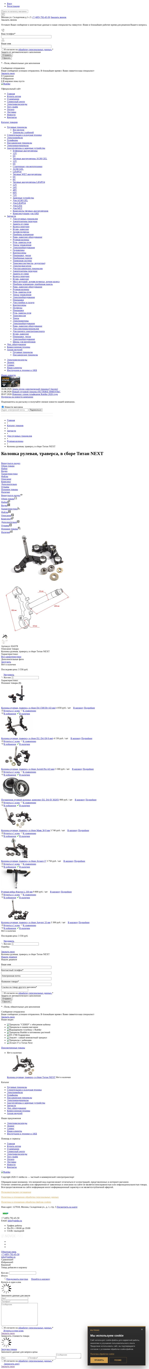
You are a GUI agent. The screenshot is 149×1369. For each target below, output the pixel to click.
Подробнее (89, 708)
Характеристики (9, 509)
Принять (99, 1360)
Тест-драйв (12, 107)
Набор (4, 502)
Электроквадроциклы (18, 1100)
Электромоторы (21, 321)
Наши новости (8, 375)
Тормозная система (22, 260)
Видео (4, 505)
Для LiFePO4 (19, 203)
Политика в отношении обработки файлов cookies (26, 1202)
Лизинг (10, 362)
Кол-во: (8, 677)
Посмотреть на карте (67, 1207)
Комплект (6, 519)
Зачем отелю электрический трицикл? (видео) (35, 389)
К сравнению (29, 711)
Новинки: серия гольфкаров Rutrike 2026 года (35, 394)
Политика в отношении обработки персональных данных (30, 1197)
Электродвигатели (22, 266)
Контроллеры (19, 253)
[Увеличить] (37, 581)
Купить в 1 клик (12, 711)
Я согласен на (28, 49)
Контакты (12, 117)
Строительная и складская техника (24, 1090)
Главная (11, 93)
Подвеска (17, 307)
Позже (118, 1360)
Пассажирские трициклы (19, 1097)
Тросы (16, 318)
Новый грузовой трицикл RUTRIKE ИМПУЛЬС (36, 391)
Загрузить (6, 662)
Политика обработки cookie (102, 1354)
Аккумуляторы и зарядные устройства (26, 1103)
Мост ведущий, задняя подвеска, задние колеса (36, 281)
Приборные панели (22, 258)
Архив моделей (14, 1113)
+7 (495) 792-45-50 (41, 17)
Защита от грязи (21, 224)
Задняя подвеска (21, 232)
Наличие (5, 532)
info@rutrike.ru (15, 1220)
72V (15, 195)
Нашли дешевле (9, 957)
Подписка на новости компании (17, 397)
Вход (9, 3)
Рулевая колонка (21, 239)
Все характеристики (11, 656)
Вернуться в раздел (10, 495)
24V (15, 187)
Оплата (10, 109)
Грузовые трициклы (17, 1087)
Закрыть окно (8, 73)
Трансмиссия (19, 315)
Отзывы (5, 525)
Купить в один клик (13, 1330)
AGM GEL (18, 169)
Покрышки (18, 300)
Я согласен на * (28, 1328)
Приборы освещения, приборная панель (33, 284)
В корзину (78, 708)
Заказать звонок (58, 17)
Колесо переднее (21, 226)
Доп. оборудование (16, 1108)
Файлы (4, 512)
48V (15, 190)
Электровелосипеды (17, 104)
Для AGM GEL (20, 200)
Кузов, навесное (21, 229)
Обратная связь (8, 1252)
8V (14, 179)
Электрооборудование (24, 247)
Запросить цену (11, 1364)
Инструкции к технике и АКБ (22, 370)
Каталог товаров (9, 122)
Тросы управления (22, 245)
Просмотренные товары (13, 1048)
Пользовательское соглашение (16, 1192)
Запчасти (11, 1105)
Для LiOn (17, 205)
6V (14, 156)
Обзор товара (7, 499)
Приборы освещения (23, 234)
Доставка (11, 112)
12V (15, 153)
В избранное (10, 713)
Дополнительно (9, 522)
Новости (11, 114)
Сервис (10, 365)
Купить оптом (14, 96)
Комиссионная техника (18, 1110)
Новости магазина (13, 407)
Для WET (17, 208)
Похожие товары (9, 529)
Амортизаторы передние (25, 221)
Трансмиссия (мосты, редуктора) (29, 263)
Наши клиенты (14, 367)
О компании (13, 99)
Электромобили (15, 1092)
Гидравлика (18, 250)
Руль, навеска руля (22, 242)
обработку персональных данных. (35, 49)
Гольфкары (12, 1095)
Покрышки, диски (22, 255)
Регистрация (13, 6)
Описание (6, 515)
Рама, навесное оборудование (27, 237)
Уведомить (8, 674)
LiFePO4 (17, 171)
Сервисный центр (16, 101)
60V (15, 192)
